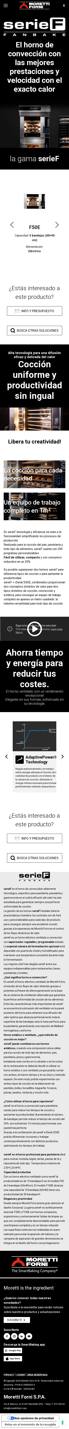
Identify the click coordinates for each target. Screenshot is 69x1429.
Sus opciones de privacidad (34, 1418)
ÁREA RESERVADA (37, 1374)
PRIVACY (9, 1374)
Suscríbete (14, 1319)
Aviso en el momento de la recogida (30, 1424)
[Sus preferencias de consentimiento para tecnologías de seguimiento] (62, 1422)
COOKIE (20, 1374)
